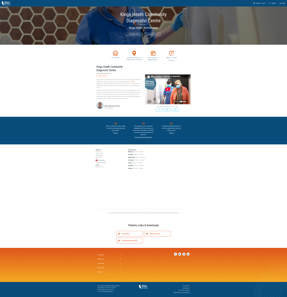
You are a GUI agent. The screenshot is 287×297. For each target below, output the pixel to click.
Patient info (135, 34)
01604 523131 (102, 75)
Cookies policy (186, 288)
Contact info (152, 34)
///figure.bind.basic (101, 162)
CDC (175, 110)
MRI (133, 81)
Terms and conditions (184, 290)
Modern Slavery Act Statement (182, 292)
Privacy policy (186, 285)
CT (128, 81)
